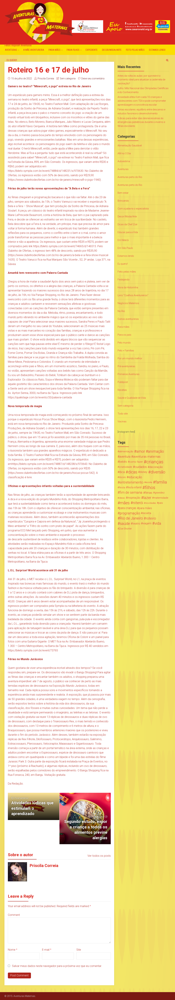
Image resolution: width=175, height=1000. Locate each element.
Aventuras (11, 50)
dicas (132, 472)
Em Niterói (123, 240)
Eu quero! (12, 60)
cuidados (141, 467)
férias (148, 492)
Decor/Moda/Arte (112, 50)
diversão (158, 472)
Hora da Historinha (128, 287)
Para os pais (124, 334)
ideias (122, 497)
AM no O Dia (124, 153)
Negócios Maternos (128, 303)
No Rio (121, 311)
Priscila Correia (46, 78)
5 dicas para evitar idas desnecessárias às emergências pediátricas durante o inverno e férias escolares (141, 122)
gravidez (160, 492)
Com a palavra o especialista (133, 208)
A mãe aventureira (33, 50)
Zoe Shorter (125, 528)
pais (160, 503)
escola (149, 482)
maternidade (161, 497)
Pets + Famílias (126, 350)
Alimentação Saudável (130, 145)
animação (156, 451)
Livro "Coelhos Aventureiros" (133, 295)
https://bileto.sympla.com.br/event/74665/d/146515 (64, 246)
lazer (147, 498)
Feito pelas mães (135, 50)
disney (143, 472)
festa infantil (134, 487)
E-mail (46, 949)
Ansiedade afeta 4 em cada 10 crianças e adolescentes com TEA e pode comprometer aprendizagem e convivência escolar (142, 101)
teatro (136, 523)
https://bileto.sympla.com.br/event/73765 (33, 650)
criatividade (125, 466)
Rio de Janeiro (131, 518)
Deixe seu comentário (93, 78)
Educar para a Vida (128, 232)
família (161, 482)
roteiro (151, 518)
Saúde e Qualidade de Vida (132, 397)
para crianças (127, 508)
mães (125, 503)
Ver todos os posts (99, 855)
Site (78, 949)
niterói (138, 503)
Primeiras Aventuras (128, 374)
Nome (12, 949)
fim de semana (131, 493)
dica (122, 472)
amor (140, 451)
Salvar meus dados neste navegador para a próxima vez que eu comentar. (57, 966)
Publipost (123, 382)
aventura (124, 456)
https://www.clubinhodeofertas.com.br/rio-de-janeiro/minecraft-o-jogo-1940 (54, 179)
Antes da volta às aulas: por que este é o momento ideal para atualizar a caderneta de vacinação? (141, 79)
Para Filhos (73, 50)
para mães (145, 508)
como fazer (136, 461)
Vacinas (122, 421)
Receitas (122, 390)
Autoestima (124, 161)
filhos (150, 487)
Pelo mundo (124, 342)
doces (122, 477)
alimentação (126, 451)
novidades (150, 503)
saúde (125, 523)
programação (130, 513)
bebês (123, 461)
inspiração (133, 497)
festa (122, 487)
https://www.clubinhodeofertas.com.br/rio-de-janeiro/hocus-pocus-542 (51, 472)
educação (135, 477)
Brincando (123, 200)
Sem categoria (68, 78)
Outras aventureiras (128, 319)
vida (157, 523)
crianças (154, 462)
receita (147, 513)
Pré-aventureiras (126, 366)
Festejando (124, 279)
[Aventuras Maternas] (39, 22)
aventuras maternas (146, 457)
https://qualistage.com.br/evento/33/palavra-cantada (40, 397)
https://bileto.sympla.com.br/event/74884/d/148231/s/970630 (45, 170)
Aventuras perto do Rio (130, 177)
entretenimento (131, 482)
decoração (156, 467)
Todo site (123, 413)
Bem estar (123, 192)
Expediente (92, 50)
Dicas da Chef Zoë (127, 224)
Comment (14, 915)
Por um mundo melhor (130, 358)
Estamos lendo (157, 50)
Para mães (54, 50)
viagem (147, 523)
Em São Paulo (125, 248)
